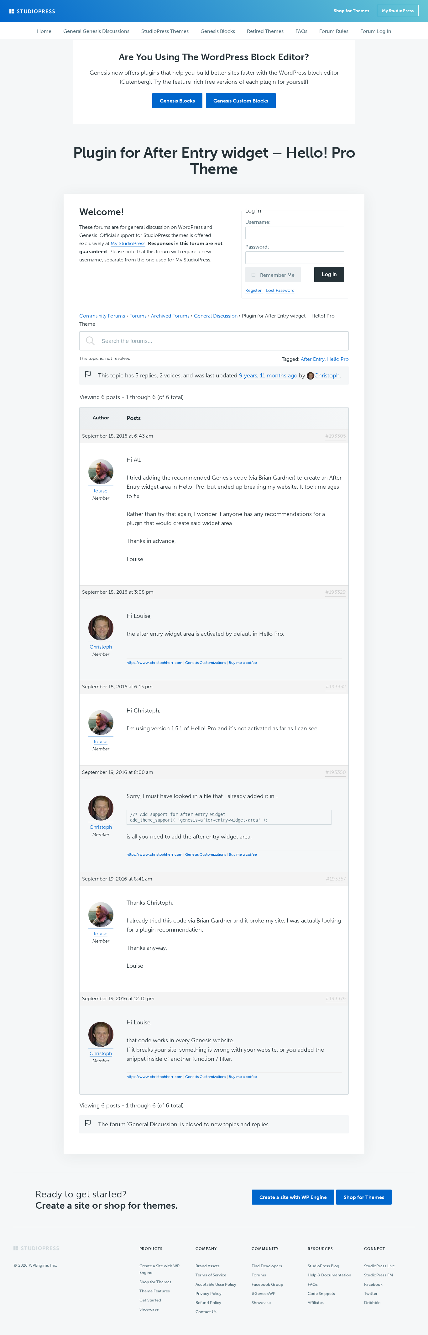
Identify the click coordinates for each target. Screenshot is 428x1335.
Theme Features (154, 1291)
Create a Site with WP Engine (159, 1269)
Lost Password (280, 290)
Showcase (149, 1309)
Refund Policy (208, 1302)
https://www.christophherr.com (154, 662)
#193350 (335, 772)
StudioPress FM (378, 1275)
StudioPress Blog (323, 1266)
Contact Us (206, 1311)
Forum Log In (375, 31)
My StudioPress (398, 10)
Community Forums (102, 316)
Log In (329, 274)
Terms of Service (211, 1275)
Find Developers (267, 1266)
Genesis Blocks (177, 101)
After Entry (313, 359)
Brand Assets (208, 1266)
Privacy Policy (209, 1293)
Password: (257, 247)
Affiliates (316, 1302)
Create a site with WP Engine (293, 1197)
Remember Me (277, 275)
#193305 (335, 436)
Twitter (371, 1293)
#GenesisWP (263, 1293)
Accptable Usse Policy (216, 1284)
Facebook (373, 1284)
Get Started (150, 1300)
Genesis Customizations (205, 662)
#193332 (336, 687)
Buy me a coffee (243, 662)
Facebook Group (267, 1284)
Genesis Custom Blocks (240, 101)
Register (254, 290)
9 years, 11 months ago (268, 375)
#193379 (336, 998)
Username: (258, 222)
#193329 (335, 592)
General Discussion (215, 316)
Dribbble (372, 1302)
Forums (138, 316)
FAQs (313, 1284)
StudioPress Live (379, 1266)
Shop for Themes (364, 1197)
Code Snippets (321, 1293)
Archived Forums (170, 316)
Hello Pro (338, 359)
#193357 (336, 879)
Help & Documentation (329, 1275)
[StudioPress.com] (32, 11)
